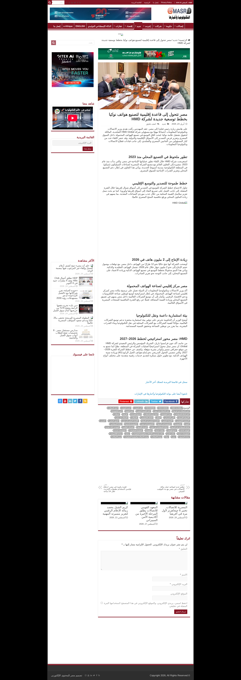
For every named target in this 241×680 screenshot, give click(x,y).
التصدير (103, 421)
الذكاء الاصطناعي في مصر (159, 427)
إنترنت (148, 26)
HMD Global (177, 408)
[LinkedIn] (72, 2)
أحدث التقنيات (126, 408)
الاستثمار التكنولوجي (183, 421)
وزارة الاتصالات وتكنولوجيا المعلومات (136, 437)
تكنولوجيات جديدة (120, 430)
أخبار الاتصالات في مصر (161, 411)
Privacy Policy (166, 2)
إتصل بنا (155, 2)
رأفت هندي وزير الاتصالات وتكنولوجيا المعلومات (148, 433)
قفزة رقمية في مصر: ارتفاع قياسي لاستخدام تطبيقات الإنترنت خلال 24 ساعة (117, 488)
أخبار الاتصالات (113, 408)
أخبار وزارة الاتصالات (151, 414)
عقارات (119, 26)
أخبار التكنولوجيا (117, 411)
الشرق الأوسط (142, 427)
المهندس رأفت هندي (112, 427)
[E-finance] (100, 13)
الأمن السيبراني (169, 417)
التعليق (183, 549)
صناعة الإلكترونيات (116, 433)
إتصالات (179, 26)
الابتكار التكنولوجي (147, 417)
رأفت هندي (170, 433)
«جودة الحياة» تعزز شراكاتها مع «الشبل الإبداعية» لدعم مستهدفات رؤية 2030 (67, 294)
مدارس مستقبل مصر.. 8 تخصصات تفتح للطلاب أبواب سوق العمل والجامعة (65, 334)
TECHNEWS (150, 408)
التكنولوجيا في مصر (147, 424)
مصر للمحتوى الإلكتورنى (63, 675)
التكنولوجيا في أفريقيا (164, 424)
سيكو (127, 433)
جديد (139, 26)
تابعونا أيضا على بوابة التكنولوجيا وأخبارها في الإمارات (160, 393)
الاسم (183, 574)
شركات (158, 26)
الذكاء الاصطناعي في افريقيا (180, 427)
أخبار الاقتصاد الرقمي (143, 411)
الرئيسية (147, 2)
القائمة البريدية (136, 2)
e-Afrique (68, 26)
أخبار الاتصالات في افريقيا (181, 411)
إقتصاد (129, 26)
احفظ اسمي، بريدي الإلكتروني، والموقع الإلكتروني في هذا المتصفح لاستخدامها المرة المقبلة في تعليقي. (145, 604)
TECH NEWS (163, 408)
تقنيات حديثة (160, 430)
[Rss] (80, 2)
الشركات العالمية (128, 427)
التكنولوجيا (178, 424)
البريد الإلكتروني (178, 584)
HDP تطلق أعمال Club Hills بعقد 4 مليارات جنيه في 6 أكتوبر (65, 280)
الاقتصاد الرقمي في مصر (130, 421)
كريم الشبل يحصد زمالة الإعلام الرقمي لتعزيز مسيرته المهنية (115, 510)
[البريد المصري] (144, 53)
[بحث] (50, 2)
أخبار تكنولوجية (166, 414)
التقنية (187, 424)
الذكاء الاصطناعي (116, 424)
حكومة (169, 26)
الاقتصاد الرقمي (168, 421)
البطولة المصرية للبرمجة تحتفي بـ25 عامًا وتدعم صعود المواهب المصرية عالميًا (73, 320)
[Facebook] (77, 2)
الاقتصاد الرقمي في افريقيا (150, 421)
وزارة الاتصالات (156, 437)
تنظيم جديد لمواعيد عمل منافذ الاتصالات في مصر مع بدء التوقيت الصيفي (171, 488)
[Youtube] (69, 2)
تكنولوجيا (149, 430)
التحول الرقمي (113, 421)
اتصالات (116, 414)
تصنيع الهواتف (172, 430)
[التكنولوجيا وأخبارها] (179, 13)
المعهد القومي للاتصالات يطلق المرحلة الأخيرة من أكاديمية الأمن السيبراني (146, 514)
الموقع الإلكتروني (178, 593)
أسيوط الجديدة (136, 414)
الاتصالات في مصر (121, 417)
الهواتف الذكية (184, 430)
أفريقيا (125, 414)
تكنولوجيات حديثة (183, 433)
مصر (173, 437)
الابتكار (159, 417)
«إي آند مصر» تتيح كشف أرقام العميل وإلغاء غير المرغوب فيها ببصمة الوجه (74, 268)
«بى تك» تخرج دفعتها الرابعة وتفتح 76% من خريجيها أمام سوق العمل (65, 308)
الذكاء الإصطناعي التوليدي (99, 26)
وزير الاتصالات (116, 437)
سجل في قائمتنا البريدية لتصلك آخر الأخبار (166, 382)
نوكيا (166, 437)
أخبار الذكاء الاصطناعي (182, 414)
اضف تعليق (151, 124)
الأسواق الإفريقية (183, 417)
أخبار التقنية (129, 411)
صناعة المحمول (184, 437)
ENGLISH (80, 26)
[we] (120, 34)
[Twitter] (75, 2)
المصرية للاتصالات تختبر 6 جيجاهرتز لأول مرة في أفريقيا (174, 510)
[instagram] (66, 2)
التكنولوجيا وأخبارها (131, 424)
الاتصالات (134, 417)
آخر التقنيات (138, 408)
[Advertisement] (144, 463)
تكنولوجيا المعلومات (136, 430)
